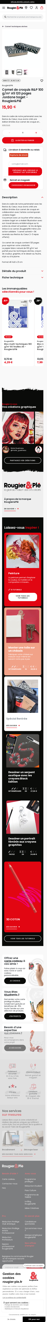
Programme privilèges (30, 1180)
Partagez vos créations (22, 460)
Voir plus (6, 125)
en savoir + (10, 509)
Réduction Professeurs (7, 1238)
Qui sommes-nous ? (33, 1229)
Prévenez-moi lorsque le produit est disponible (25, 171)
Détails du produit (14, 271)
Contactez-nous (9, 1183)
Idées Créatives (32, 1208)
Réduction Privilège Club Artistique (10, 1222)
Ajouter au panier (25, 140)
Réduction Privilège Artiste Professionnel (10, 1230)
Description (9, 197)
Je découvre (15, 1048)
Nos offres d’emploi (30, 1244)
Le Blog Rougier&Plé (30, 1202)
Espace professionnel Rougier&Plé (8, 1246)
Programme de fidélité (32, 1195)
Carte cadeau (8, 1179)
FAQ (4, 1188)
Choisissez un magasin (23, 185)
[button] (26, 8)
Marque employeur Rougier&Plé (33, 1236)
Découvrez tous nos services (17, 1154)
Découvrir (11, 726)
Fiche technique (12, 277)
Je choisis (15, 981)
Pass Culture (30, 1190)
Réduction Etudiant (33, 1186)
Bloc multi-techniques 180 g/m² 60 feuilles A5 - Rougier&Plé (18, 347)
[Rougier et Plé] (12, 1166)
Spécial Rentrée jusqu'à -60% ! (23, 2)
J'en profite (15, 1016)
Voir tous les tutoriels (23, 597)
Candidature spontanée (30, 1222)
